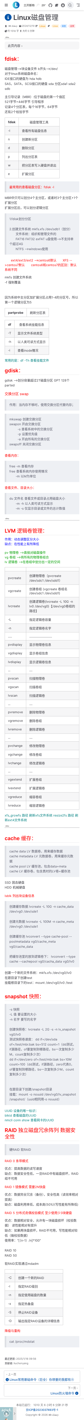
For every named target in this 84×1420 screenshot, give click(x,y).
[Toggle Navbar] (78, 5)
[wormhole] (57, 5)
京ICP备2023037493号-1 (42, 1409)
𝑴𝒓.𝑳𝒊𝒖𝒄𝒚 (12, 25)
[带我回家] (17, 5)
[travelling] (63, 5)
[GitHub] (50, 5)
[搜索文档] (70, 5)
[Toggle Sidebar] (7, 5)
